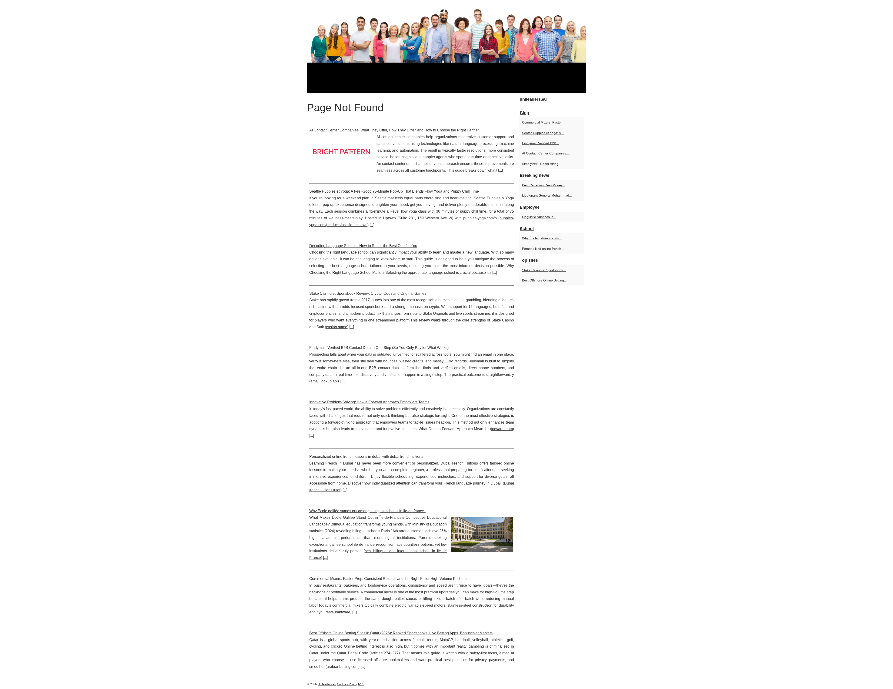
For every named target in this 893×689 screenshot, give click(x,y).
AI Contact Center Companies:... (546, 153)
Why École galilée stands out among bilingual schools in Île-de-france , (367, 511)
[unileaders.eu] (446, 46)
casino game (336, 327)
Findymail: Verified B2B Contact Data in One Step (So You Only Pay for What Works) (379, 348)
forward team (502, 429)
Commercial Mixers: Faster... (543, 122)
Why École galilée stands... (542, 238)
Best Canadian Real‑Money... (543, 185)
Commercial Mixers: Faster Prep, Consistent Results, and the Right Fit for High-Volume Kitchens (388, 579)
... (500, 170)
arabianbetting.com (342, 667)
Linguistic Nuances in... (539, 217)
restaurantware (338, 612)
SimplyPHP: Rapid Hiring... (541, 164)
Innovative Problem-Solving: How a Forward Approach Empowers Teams (369, 402)
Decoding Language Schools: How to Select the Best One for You (363, 246)
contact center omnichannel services (412, 164)
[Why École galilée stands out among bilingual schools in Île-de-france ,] (482, 533)
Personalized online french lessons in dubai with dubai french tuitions (366, 456)
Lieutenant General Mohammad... (547, 195)
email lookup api (324, 381)
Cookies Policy (347, 684)
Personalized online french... (543, 249)
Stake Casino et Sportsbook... (544, 270)
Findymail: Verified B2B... (540, 143)
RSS (361, 684)
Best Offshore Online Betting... (544, 280)
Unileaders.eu (327, 684)
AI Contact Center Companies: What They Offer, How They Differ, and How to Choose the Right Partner (394, 130)
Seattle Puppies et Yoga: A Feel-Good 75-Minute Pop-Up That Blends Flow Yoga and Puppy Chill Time (394, 191)
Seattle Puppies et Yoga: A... (543, 133)
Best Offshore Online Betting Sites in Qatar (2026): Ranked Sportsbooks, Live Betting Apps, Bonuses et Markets (401, 633)
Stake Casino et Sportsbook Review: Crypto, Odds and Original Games (367, 293)
